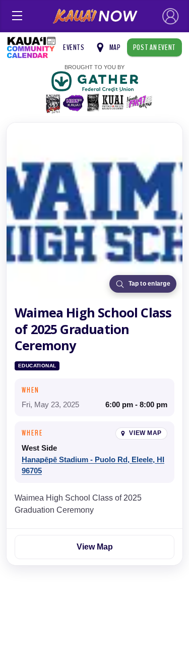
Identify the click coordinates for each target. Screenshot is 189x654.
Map (115, 47)
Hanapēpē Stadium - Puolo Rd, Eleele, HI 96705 (93, 465)
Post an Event (154, 47)
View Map (145, 433)
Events (74, 47)
